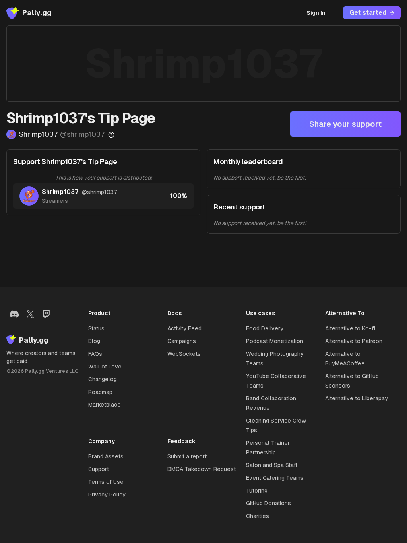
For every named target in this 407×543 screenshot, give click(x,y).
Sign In (316, 13)
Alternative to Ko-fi (350, 328)
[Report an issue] (111, 135)
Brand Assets (106, 456)
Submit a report (187, 456)
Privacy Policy (107, 494)
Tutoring (256, 490)
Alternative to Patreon (353, 341)
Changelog (102, 379)
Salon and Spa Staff (271, 465)
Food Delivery (264, 328)
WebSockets (184, 354)
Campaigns (181, 341)
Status (96, 328)
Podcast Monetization (274, 341)
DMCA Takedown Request (201, 469)
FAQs (95, 354)
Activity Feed (184, 328)
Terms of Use (106, 482)
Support (98, 469)
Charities (257, 516)
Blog (94, 341)
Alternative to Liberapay (356, 398)
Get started (367, 12)
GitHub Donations (268, 503)
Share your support (345, 124)
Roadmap (100, 392)
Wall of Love (105, 366)
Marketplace (104, 404)
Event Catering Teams (275, 478)
